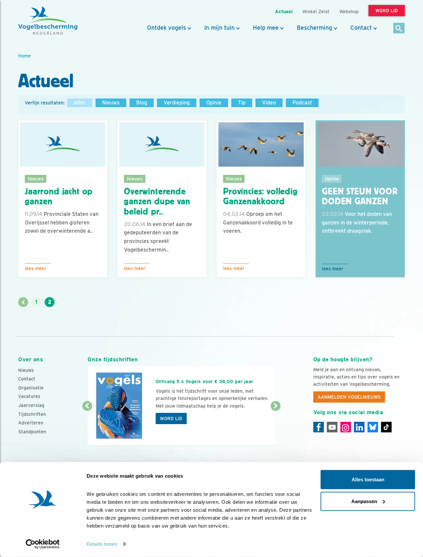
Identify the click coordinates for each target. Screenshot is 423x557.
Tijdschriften (32, 414)
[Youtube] (332, 427)
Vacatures (29, 396)
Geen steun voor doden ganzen (360, 196)
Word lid (171, 418)
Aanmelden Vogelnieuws (349, 397)
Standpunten (32, 431)
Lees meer (35, 268)
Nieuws (111, 102)
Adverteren (30, 422)
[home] (48, 21)
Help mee (266, 27)
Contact (361, 27)
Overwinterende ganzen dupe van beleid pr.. (157, 201)
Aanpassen (364, 501)
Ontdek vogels (166, 27)
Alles (80, 102)
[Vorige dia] (87, 426)
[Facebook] (318, 427)
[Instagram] (345, 427)
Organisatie (31, 387)
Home (24, 56)
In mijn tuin (219, 27)
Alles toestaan (368, 479)
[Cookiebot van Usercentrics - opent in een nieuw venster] (43, 544)
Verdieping (177, 102)
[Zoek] (399, 28)
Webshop (349, 11)
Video (269, 102)
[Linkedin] (359, 427)
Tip (242, 102)
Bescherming (314, 27)
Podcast (302, 102)
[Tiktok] (386, 427)
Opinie (213, 102)
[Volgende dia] (275, 426)
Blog (141, 102)
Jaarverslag (31, 405)
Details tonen (102, 544)
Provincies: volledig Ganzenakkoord (260, 196)
